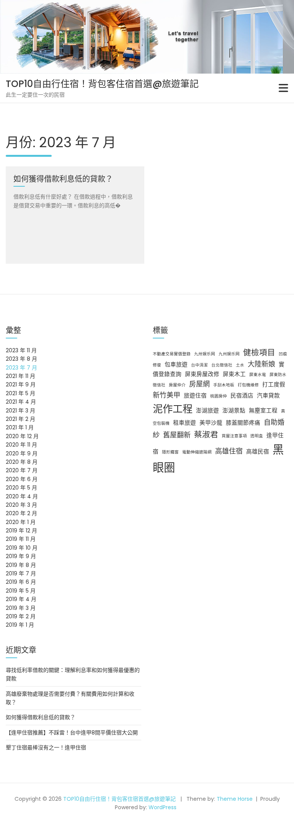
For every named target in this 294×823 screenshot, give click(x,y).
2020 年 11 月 (21, 444)
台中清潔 (199, 365)
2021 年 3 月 (20, 410)
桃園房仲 (218, 396)
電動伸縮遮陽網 (197, 452)
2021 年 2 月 (20, 419)
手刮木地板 (223, 385)
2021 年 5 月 (20, 393)
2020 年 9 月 (22, 453)
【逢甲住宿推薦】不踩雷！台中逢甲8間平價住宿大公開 (72, 732)
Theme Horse (235, 799)
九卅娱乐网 (204, 354)
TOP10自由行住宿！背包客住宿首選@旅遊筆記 (102, 83)
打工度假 (273, 384)
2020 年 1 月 (21, 522)
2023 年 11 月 (21, 350)
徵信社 (159, 385)
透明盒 (256, 436)
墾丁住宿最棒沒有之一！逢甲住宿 (46, 747)
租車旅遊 (184, 423)
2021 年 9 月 (21, 384)
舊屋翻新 (177, 435)
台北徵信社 (221, 365)
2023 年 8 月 (21, 359)
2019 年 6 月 (21, 582)
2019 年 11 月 (21, 539)
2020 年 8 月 (22, 462)
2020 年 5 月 (21, 487)
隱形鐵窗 (170, 452)
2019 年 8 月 (21, 565)
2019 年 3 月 (21, 608)
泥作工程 (173, 409)
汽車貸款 (268, 395)
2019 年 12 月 (21, 530)
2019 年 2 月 (21, 616)
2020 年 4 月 (22, 496)
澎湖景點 (233, 410)
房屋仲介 (177, 385)
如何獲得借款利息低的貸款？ (40, 717)
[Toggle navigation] (283, 88)
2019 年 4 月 (21, 599)
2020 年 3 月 (21, 505)
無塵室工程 (263, 410)
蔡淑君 (206, 434)
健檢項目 (259, 352)
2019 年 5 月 (21, 591)
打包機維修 (248, 385)
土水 (240, 365)
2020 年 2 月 (21, 513)
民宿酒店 (241, 395)
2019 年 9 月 (21, 556)
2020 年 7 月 (22, 470)
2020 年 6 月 (22, 479)
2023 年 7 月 (21, 367)
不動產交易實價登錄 (172, 354)
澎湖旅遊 (207, 410)
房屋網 (199, 384)
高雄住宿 (229, 451)
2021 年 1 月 (20, 427)
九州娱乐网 (229, 354)
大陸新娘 (261, 364)
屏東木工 (234, 374)
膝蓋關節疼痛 (243, 423)
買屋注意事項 (234, 436)
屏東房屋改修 (202, 374)
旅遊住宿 (195, 395)
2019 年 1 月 (20, 625)
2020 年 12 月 (22, 436)
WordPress (162, 807)
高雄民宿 (257, 451)
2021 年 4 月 (21, 402)
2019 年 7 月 (21, 573)
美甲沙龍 (210, 423)
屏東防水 (278, 375)
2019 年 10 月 (22, 548)
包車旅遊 (176, 364)
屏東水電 (257, 375)
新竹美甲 (166, 395)
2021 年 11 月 (20, 376)
